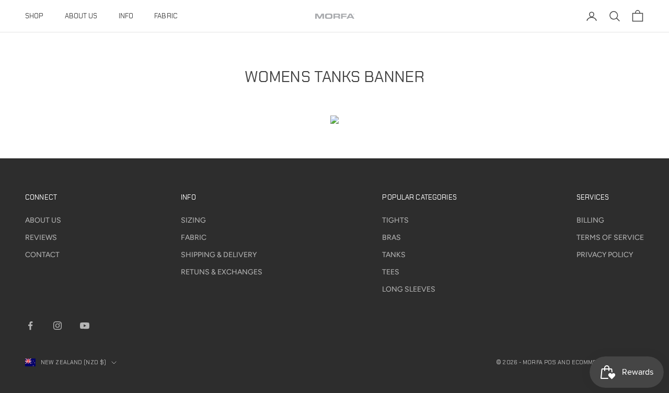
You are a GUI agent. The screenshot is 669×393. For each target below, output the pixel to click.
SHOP (34, 15)
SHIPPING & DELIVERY (219, 254)
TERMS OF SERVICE (610, 237)
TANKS (394, 254)
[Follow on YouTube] (84, 325)
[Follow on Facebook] (30, 325)
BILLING (590, 220)
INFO (126, 15)
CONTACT (42, 254)
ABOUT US (81, 15)
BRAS (391, 237)
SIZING (193, 220)
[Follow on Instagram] (57, 325)
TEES (390, 272)
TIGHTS (395, 220)
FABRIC (166, 15)
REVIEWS (41, 237)
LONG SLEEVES (408, 289)
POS (550, 362)
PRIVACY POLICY (604, 254)
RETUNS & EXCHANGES (221, 272)
